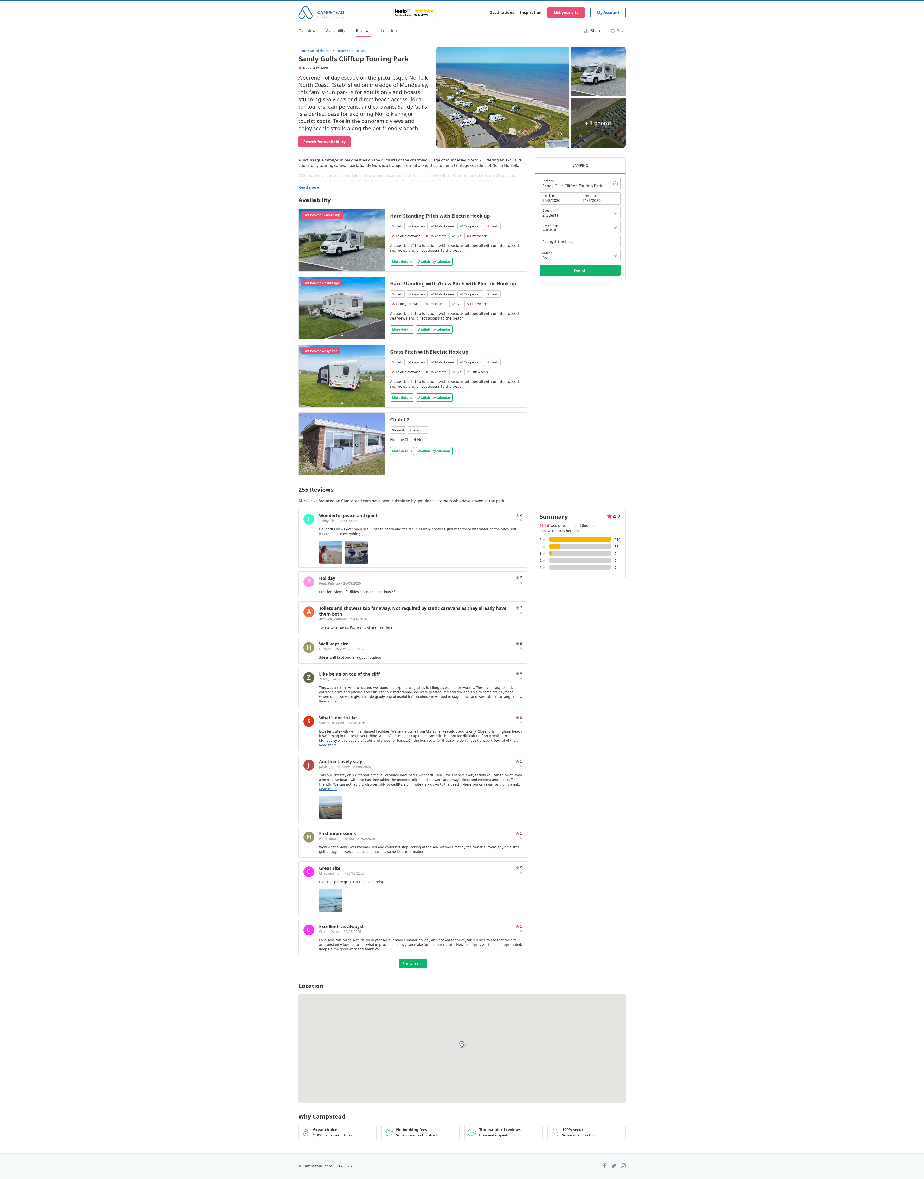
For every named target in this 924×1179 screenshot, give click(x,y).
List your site (566, 12)
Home (302, 51)
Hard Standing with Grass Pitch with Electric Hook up (453, 283)
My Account (608, 12)
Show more (413, 963)
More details (402, 261)
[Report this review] (521, 520)
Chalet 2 (400, 419)
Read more (308, 187)
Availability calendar (434, 261)
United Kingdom (320, 51)
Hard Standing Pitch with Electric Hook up (440, 216)
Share (595, 30)
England (340, 51)
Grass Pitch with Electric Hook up (429, 351)
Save (621, 30)
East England (357, 51)
